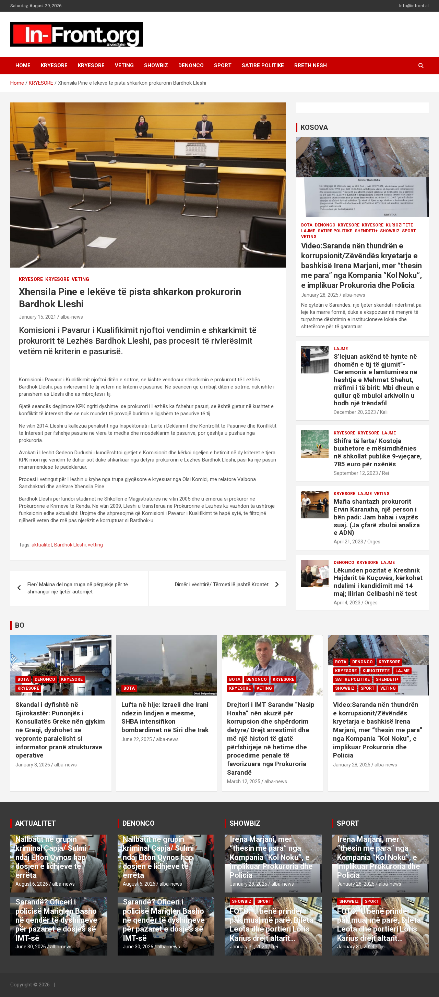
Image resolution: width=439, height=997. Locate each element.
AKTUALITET (35, 823)
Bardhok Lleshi (70, 544)
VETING (124, 65)
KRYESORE (54, 65)
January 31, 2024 (248, 946)
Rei (385, 473)
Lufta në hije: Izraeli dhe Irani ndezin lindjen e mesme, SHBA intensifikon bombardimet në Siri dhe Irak (165, 717)
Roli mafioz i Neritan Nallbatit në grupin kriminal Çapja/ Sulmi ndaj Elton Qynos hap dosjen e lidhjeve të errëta (50, 852)
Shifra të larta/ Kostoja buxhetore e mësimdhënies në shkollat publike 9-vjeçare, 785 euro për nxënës (378, 452)
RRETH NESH (310, 65)
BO (19, 625)
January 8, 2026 (32, 764)
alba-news (71, 317)
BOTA (306, 225)
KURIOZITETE (399, 225)
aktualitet (42, 544)
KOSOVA (314, 127)
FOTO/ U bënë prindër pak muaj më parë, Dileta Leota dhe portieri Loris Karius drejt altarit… (271, 925)
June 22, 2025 (136, 739)
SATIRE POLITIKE (263, 65)
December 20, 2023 (355, 412)
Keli (384, 412)
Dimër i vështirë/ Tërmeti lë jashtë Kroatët (222, 584)
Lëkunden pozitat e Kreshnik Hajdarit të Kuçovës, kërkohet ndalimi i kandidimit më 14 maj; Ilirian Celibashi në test (378, 582)
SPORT (223, 65)
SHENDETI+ (366, 231)
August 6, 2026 (31, 884)
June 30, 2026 (30, 946)
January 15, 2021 (37, 317)
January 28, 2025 (320, 295)
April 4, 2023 (347, 602)
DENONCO (191, 65)
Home (23, 65)
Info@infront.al (414, 5)
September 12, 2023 (356, 473)
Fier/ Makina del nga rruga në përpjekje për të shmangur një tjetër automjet (77, 588)
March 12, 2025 (243, 781)
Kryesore (91, 65)
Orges (373, 541)
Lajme (308, 231)
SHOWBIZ (156, 65)
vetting (95, 544)
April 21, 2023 (348, 541)
